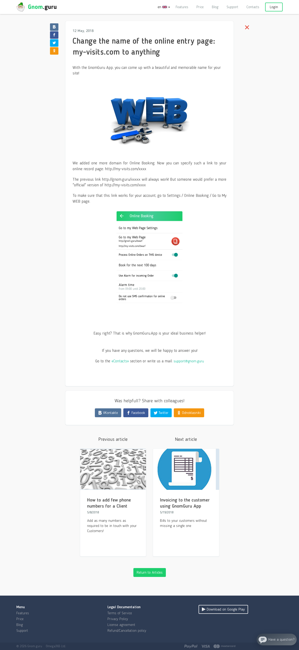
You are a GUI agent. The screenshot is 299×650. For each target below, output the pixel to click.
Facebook (137, 412)
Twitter (162, 412)
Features (182, 7)
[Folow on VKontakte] (54, 27)
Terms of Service (119, 613)
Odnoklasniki (191, 412)
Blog (215, 7)
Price (200, 7)
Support (232, 7)
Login (274, 7)
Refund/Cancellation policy (126, 630)
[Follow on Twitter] (54, 43)
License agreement (121, 624)
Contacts (252, 7)
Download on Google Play (225, 609)
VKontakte (110, 412)
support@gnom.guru (189, 361)
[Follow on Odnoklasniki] (54, 51)
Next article (186, 439)
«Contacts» (120, 361)
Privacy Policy (117, 619)
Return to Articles (150, 572)
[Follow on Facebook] (54, 35)
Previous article (113, 439)
